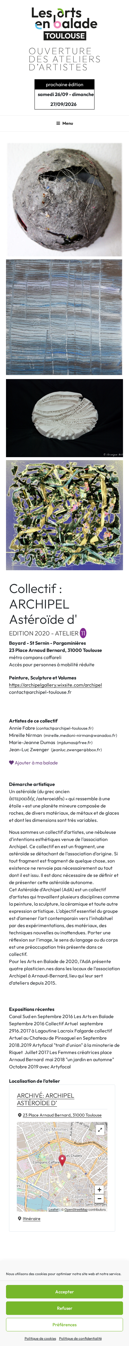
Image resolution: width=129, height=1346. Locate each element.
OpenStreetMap (76, 1209)
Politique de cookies (40, 1338)
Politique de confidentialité (80, 1338)
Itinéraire (31, 1218)
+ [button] (99, 1189)
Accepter (64, 1292)
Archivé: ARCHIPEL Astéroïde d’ (45, 1099)
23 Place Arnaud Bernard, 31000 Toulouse (62, 1115)
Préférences (64, 1324)
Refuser (64, 1308)
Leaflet (53, 1209)
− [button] (99, 1198)
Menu (67, 123)
